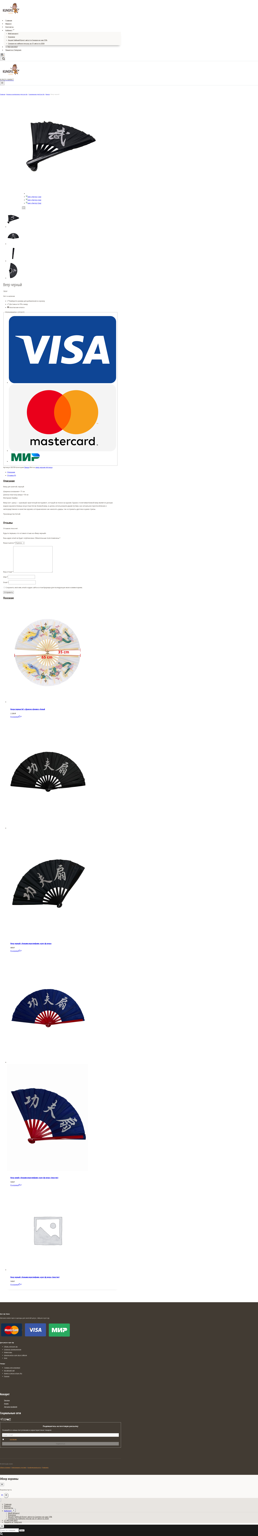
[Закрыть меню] (0, 1500)
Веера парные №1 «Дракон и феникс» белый (27, 709)
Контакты (9, 27)
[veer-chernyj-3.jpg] (33, 203)
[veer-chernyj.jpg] (61, 193)
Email (6, 582)
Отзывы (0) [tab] (11, 475)
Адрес (6, 1403)
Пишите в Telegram (13, 50)
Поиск (22, 1530)
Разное (6, 1376)
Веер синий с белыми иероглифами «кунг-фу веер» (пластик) (34, 1177)
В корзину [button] (14, 717)
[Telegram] (1, 1420)
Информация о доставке (19, 1467)
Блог (5, 1358)
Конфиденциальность (34, 1467)
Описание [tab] (11, 472)
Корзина (11, 37)
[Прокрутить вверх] (2, 1496)
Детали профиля (10, 1407)
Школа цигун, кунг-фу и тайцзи (15, 1355)
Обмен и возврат (5, 1467)
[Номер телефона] (10, 1420)
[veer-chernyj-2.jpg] (33, 200)
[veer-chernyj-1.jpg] (33, 197)
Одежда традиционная (12, 1349)
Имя (5, 577)
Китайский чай (9, 1371)
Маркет (8, 24)
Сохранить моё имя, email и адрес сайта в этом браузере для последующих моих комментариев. (44, 587)
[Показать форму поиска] (2, 58)
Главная (8, 20)
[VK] (7, 1420)
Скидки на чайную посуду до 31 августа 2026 (26, 43)
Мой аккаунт (13, 33)
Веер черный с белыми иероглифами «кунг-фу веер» (31, 943)
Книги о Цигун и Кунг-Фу (13, 1373)
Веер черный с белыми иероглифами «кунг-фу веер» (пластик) (34, 1277)
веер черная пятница (43, 467)
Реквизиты (45, 1467)
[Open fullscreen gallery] (23, 207)
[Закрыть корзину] (2, 1484)
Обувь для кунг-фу (11, 1347)
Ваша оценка (9, 543)
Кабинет (8, 1511)
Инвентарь (8, 1352)
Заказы (7, 1400)
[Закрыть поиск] (2, 1526)
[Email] (4, 1420)
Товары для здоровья (12, 1368)
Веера (26, 467)
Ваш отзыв (8, 572)
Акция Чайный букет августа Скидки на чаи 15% (27, 40)
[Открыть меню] (2, 83)
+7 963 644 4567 (11, 47)
